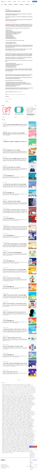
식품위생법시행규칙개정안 (6, 439)
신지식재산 (23, 439)
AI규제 (17, 385)
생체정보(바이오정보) (25, 434)
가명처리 (14, 395)
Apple (16, 386)
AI (12, 385)
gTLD (22, 394)
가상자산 (25, 395)
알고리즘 (26, 440)
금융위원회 (8, 408)
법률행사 (4, 425)
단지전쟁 (3, 413)
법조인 (14, 425)
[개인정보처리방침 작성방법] (7, 110)
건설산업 (29, 399)
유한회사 (3, 451)
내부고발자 (24, 411)
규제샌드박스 (9, 407)
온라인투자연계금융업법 (13, 447)
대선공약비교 (25, 413)
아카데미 (8, 440)
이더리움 (3, 452)
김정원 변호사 (9, 411)
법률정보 (23, 424)
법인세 (10, 425)
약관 (25, 94)
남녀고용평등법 (19, 411)
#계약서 (3, 384)
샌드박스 (11, 434)
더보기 (33, 4)
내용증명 (28, 411)
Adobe (9, 386)
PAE (7, 393)
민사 (31, 4)
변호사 (25, 425)
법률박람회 (12, 424)
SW (18, 393)
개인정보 (9, 94)
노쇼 (15, 412)
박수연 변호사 (18, 422)
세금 (3, 436)
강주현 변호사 (16, 397)
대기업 (11, 413)
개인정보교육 (9, 398)
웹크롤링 (19, 449)
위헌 (6, 450)
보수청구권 (4, 426)
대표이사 (33, 413)
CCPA (28, 386)
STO (16, 393)
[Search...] (36, 449)
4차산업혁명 (9, 385)
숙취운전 (3, 438)
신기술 (14, 439)
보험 (23, 426)
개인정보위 (4, 399)
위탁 (3, 450)
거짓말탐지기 (20, 399)
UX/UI (8, 394)
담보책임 (7, 413)
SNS (13, 393)
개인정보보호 (14, 398)
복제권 (30, 426)
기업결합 (17, 409)
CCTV (31, 386)
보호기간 (26, 426)
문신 (24, 420)
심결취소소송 (32, 439)
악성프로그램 (12, 440)
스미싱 (10, 438)
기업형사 (16, 410)
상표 (7, 433)
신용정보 (18, 439)
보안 (7, 426)
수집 (25, 437)
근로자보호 (18, 407)
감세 (31, 396)
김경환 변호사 (6, 94)
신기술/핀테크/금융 (16, 4)
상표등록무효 (16, 433)
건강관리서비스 (25, 399)
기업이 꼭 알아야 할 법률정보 (6, 410)
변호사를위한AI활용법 (30, 425)
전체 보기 (35, 105)
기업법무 (26, 409)
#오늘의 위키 (16, 384)
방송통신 (8, 423)
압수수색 (29, 440)
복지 (33, 426)
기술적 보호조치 (4, 409)
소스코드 (4, 437)
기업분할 (29, 409)
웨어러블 (3, 449)
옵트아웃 (19, 447)
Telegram (31, 393)
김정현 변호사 (14, 411)
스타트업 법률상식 (19, 438)
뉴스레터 (18, 412)
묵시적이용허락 (20, 420)
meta (30, 394)
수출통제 (28, 437)
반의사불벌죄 (4, 423)
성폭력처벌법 (33, 435)
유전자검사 (23, 450)
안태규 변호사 (21, 440)
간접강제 (21, 396)
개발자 (26, 397)
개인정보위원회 (8, 399)
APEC (3, 386)
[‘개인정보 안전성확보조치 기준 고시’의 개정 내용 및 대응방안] (31, 110)
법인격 (7, 425)
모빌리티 (3, 420)
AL (32, 385)
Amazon (12, 386)
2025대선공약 (29, 384)
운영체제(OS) (20, 448)
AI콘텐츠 (29, 385)
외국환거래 (28, 447)
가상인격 (22, 395)
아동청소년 (4, 440)
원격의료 (24, 448)
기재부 (20, 410)
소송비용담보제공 (31, 436)
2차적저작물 (4, 385)
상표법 (20, 433)
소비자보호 (14, 436)
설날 (23, 435)
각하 (18, 396)
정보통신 (13, 94)
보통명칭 (20, 426)
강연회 (8, 397)
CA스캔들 (25, 386)
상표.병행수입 (11, 433)
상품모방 (32, 433)
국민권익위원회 (4, 406)
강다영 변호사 (4, 397)
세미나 (6, 436)
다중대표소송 (26, 412)
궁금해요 (14, 406)
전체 (2, 4)
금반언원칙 (27, 407)
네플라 (3, 412)
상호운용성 (8, 434)
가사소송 (18, 395)
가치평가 (15, 396)
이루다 (11, 452)
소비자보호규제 (18, 436)
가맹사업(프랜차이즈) (5, 395)
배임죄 (21, 423)
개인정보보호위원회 (31, 398)
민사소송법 (24, 421)
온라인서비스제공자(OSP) (5, 447)
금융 (30, 407)
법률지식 (27, 424)
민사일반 (28, 421)
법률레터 (8, 424)
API (6, 386)
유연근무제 (19, 450)
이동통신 (7, 452)
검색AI (33, 399)
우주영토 (12, 448)
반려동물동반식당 (24, 422)
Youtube (15, 394)
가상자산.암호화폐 (31, 395)
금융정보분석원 (13, 408)
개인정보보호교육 (19, 398)
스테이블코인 (25, 438)
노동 (12, 412)
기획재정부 (24, 410)
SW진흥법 (28, 393)
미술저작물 (7, 421)
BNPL (19, 386)
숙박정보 (32, 437)
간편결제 (25, 396)
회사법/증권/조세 (21, 4)
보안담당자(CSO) (12, 426)
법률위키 (20, 424)
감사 (28, 396)
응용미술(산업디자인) (24, 451)
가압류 (8, 396)
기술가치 (20, 408)
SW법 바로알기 (22, 393)
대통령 (29, 413)
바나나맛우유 (4, 422)
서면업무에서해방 (31, 434)
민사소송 (20, 421)
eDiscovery (19, 394)
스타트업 (14, 438)
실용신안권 (27, 439)
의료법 (28, 451)
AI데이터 (21, 385)
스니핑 (7, 438)
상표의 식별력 (24, 433)
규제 (30, 406)
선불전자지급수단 (10, 435)
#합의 (19, 384)
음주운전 (18, 451)
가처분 (11, 396)
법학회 (17, 425)
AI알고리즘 (25, 385)
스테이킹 (29, 438)
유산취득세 (10, 450)
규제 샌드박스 (4, 407)
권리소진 (27, 406)
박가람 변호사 (13, 422)
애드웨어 (33, 440)
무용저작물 (11, 420)
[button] (19, 1)
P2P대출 (3, 393)
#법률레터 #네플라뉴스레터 (9, 384)
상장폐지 (3, 433)
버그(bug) (25, 423)
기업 (11, 94)
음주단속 (14, 451)
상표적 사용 (29, 433)
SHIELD (9, 393)
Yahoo (11, 394)
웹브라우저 (8, 449)
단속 (33, 412)
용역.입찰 (4, 448)
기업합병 (12, 410)
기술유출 (29, 408)
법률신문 (16, 424)
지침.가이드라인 (16, 94)
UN (6, 394)
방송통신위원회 (13, 423)
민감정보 (11, 421)
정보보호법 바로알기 (20, 94)
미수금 (3, 421)
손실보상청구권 (8, 437)
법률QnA (4, 424)
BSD (22, 386)
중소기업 (23, 94)
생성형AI (19, 434)
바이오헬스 (9, 422)
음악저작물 (11, 451)
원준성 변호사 (28, 448)
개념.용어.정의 (21, 397)
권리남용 (18, 406)
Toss (3, 394)
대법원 (14, 413)
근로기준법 (14, 407)
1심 (25, 384)
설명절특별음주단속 (28, 435)
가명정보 (10, 395)
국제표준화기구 (9, 406)
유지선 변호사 (28, 450)
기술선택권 (25, 408)
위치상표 (26, 449)
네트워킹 (32, 411)
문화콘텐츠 (28, 420)
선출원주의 (19, 435)
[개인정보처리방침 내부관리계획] (19, 110)
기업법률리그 (21, 409)
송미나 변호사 (17, 437)
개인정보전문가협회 (15, 399)
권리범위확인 (22, 406)
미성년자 (32, 420)
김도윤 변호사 (4, 411)
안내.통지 (17, 440)
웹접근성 (15, 449)
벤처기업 (21, 425)
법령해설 (32, 423)
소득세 (9, 436)
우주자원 (16, 448)
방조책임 (18, 423)
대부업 (17, 413)
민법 (14, 421)
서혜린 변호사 (4, 435)
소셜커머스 (23, 436)
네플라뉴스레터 (8, 412)
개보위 (29, 397)
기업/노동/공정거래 (27, 4)
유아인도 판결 (14, 450)
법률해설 (31, 424)
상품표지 (3, 434)
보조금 (16, 426)
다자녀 (22, 412)
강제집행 (12, 397)
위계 (23, 449)
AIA (15, 385)
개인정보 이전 (4, 398)
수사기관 (22, 437)
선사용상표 (15, 435)
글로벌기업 (23, 407)
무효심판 (15, 420)
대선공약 (21, 413)
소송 (27, 436)
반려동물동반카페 (30, 422)
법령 (28, 423)
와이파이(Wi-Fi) (23, 447)
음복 (7, 451)
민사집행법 (32, 421)
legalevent (26, 394)
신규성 (11, 439)
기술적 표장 (10, 409)
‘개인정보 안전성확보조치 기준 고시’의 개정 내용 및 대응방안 (31, 114)
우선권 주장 (8, 448)
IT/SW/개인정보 (10, 4)
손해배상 (13, 437)
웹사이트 (12, 449)
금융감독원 (4, 408)
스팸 (32, 438)
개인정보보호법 (25, 398)
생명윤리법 (16, 434)
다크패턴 (30, 412)
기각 (17, 408)
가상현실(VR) (4, 396)
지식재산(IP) (5, 4)
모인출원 (7, 420)
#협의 (22, 384)
